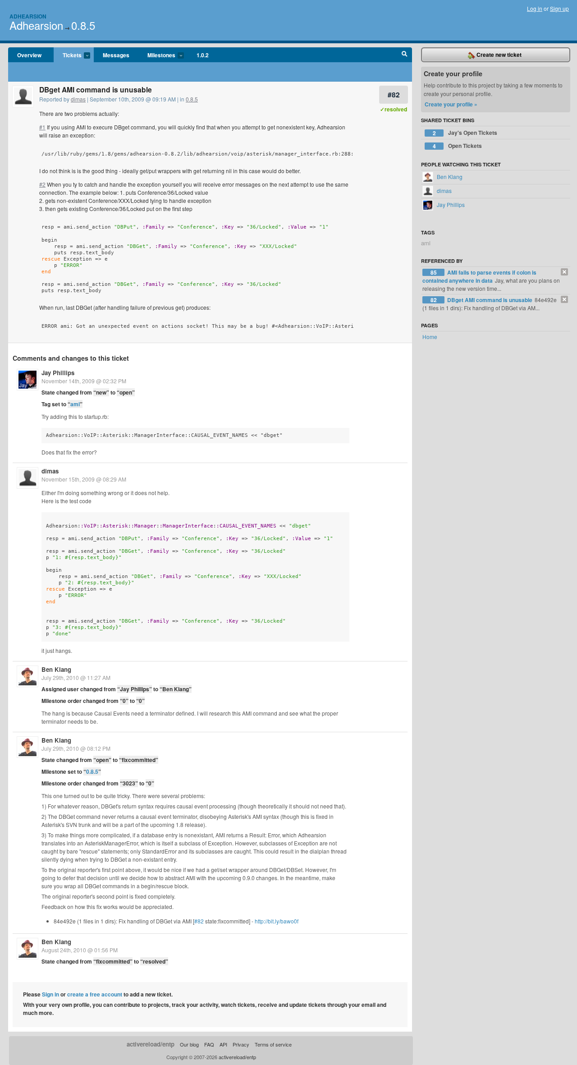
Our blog (189, 1044)
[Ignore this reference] (564, 271)
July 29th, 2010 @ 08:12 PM (75, 748)
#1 (42, 127)
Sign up (559, 8)
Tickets (68, 55)
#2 (42, 184)
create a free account (94, 994)
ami (75, 404)
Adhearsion (27, 16)
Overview (29, 55)
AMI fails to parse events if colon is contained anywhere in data (479, 276)
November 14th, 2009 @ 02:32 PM (83, 381)
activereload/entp (150, 1044)
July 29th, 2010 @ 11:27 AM (75, 677)
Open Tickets (457, 146)
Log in (534, 8)
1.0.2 (203, 55)
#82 (394, 94)
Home (429, 336)
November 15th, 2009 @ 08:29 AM (83, 479)
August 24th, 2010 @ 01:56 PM (79, 950)
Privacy (241, 1044)
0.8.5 (83, 25)
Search (404, 55)
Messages (116, 55)
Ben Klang (56, 669)
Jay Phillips (57, 372)
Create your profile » (451, 104)
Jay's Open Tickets (465, 133)
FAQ (209, 1044)
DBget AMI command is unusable (490, 300)
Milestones (156, 55)
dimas (78, 99)
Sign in (50, 994)
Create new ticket (498, 54)
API (223, 1044)
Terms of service (273, 1044)
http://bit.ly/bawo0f (276, 921)
